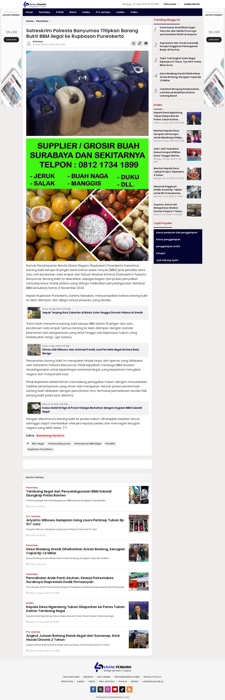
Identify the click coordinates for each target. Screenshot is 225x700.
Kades (30, 603)
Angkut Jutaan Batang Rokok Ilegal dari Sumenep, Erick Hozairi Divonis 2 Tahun (73, 637)
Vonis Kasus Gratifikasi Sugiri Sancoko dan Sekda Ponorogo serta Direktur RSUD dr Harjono (178, 31)
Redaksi (88, 676)
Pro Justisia (33, 516)
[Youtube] (115, 689)
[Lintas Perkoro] (34, 4)
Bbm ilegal (38, 443)
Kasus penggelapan (168, 239)
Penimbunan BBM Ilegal (88, 443)
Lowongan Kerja (152, 681)
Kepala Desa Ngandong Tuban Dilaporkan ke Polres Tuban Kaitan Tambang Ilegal (75, 609)
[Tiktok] (122, 689)
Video (91, 681)
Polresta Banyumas (59, 443)
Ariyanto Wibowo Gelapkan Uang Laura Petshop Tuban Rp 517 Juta (75, 522)
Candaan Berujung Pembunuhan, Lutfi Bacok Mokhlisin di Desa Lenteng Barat (179, 92)
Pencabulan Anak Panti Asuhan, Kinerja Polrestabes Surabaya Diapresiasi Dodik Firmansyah (69, 580)
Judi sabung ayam (167, 260)
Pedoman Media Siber (127, 676)
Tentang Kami (71, 676)
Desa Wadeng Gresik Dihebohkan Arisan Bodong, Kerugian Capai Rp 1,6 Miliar (75, 551)
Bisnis (134, 681)
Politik (123, 681)
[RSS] (129, 689)
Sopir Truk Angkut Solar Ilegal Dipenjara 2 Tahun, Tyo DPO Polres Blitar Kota (180, 62)
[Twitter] (100, 689)
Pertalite (110, 443)
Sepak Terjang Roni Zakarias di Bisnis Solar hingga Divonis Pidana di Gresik (92, 312)
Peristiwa (32, 487)
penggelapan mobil (168, 246)
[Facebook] (93, 689)
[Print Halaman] (146, 43)
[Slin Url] (139, 43)
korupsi (160, 253)
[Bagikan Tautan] (133, 43)
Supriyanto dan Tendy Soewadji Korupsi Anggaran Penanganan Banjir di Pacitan (179, 46)
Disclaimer (103, 676)
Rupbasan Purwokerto (40, 449)
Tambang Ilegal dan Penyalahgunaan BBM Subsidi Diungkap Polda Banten (69, 493)
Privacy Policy (153, 676)
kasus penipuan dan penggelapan (176, 232)
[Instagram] (108, 689)
